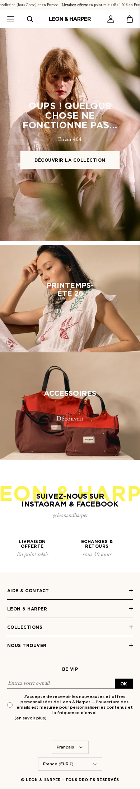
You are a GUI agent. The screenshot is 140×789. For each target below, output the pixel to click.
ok (123, 683)
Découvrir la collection (69, 160)
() (30, 718)
